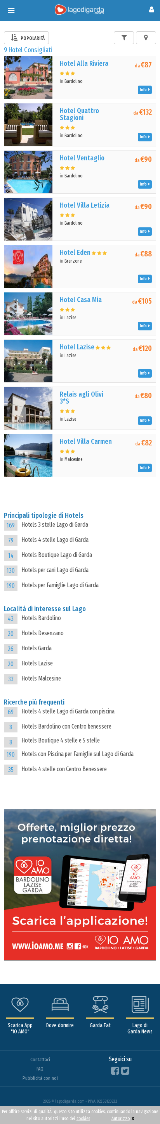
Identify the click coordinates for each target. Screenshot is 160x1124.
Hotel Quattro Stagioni (79, 114)
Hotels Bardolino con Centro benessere (66, 726)
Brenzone (73, 261)
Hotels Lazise (37, 663)
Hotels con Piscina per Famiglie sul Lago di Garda (77, 754)
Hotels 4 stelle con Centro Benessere (64, 769)
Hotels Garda (36, 648)
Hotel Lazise (77, 347)
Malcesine (73, 459)
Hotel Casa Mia (81, 300)
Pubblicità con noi (40, 1078)
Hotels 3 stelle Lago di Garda (54, 524)
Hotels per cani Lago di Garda (55, 570)
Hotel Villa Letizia (85, 205)
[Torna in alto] (138, 1102)
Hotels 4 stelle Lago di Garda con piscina (68, 711)
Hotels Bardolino (41, 618)
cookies (83, 1118)
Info (144, 89)
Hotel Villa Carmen (86, 441)
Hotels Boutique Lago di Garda (56, 555)
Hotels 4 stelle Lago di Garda (55, 539)
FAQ (40, 1069)
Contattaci (40, 1059)
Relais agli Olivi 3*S (81, 398)
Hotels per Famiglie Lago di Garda (60, 585)
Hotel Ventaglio (82, 158)
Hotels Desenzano (42, 633)
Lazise (70, 317)
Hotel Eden (75, 252)
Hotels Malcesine (41, 678)
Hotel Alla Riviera (84, 63)
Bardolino (73, 81)
